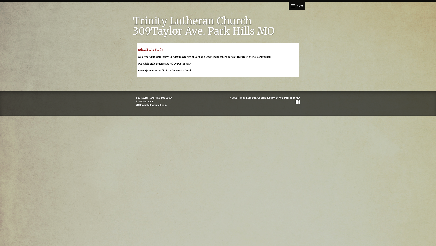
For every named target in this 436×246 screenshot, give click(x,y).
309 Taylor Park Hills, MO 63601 (154, 97)
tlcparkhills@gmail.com (153, 105)
